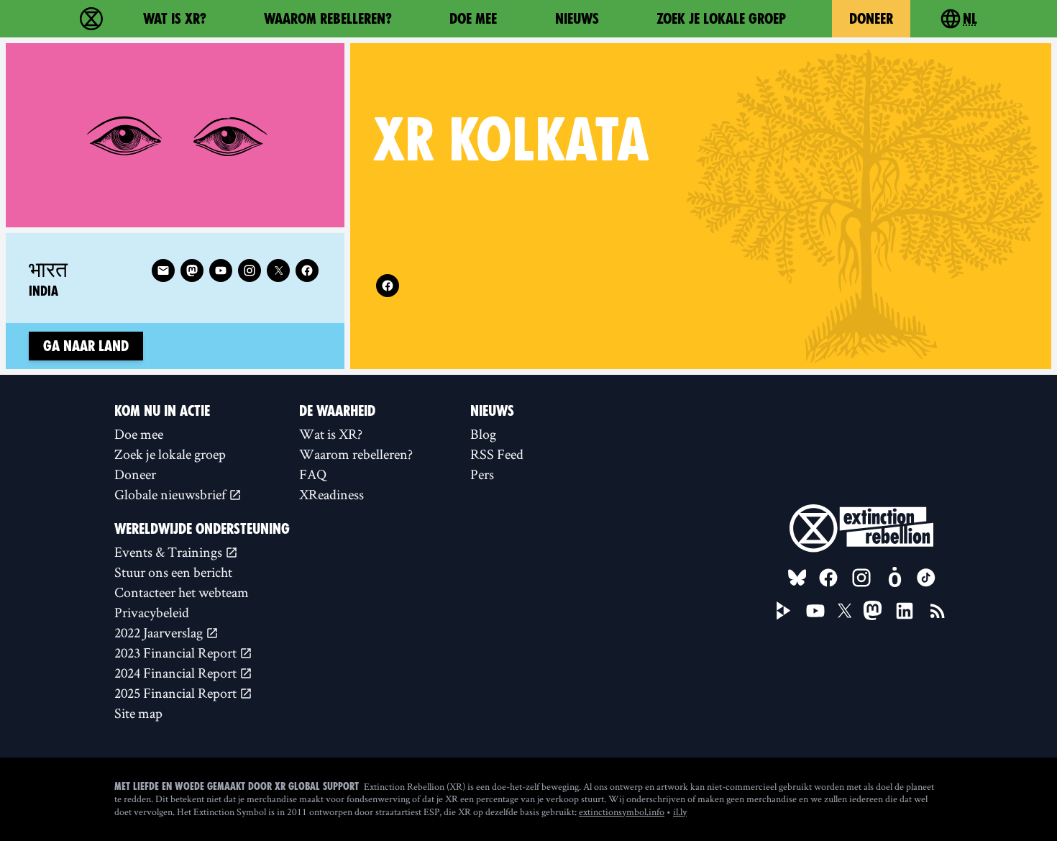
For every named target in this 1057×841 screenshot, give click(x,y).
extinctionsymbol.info (621, 811)
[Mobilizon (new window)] (894, 577)
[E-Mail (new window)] (163, 270)
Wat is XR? (174, 18)
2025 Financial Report (176, 692)
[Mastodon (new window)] (191, 270)
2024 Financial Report (176, 672)
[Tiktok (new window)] (926, 578)
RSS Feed (496, 454)
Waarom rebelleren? (328, 18)
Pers (482, 474)
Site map (138, 713)
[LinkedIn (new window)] (904, 610)
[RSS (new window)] (937, 610)
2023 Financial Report (176, 652)
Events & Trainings (169, 551)
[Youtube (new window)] (220, 270)
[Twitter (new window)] (278, 270)
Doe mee (473, 18)
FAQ (312, 474)
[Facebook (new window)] (387, 285)
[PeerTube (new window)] (784, 611)
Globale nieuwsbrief (171, 494)
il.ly (680, 811)
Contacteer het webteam (181, 592)
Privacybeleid (151, 612)
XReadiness (331, 494)
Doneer (871, 18)
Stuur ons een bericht (173, 572)
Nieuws (577, 18)
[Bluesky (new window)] (797, 578)
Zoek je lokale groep (721, 18)
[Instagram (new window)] (249, 270)
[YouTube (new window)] (815, 610)
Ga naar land (86, 346)
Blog (483, 433)
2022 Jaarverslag (160, 632)
